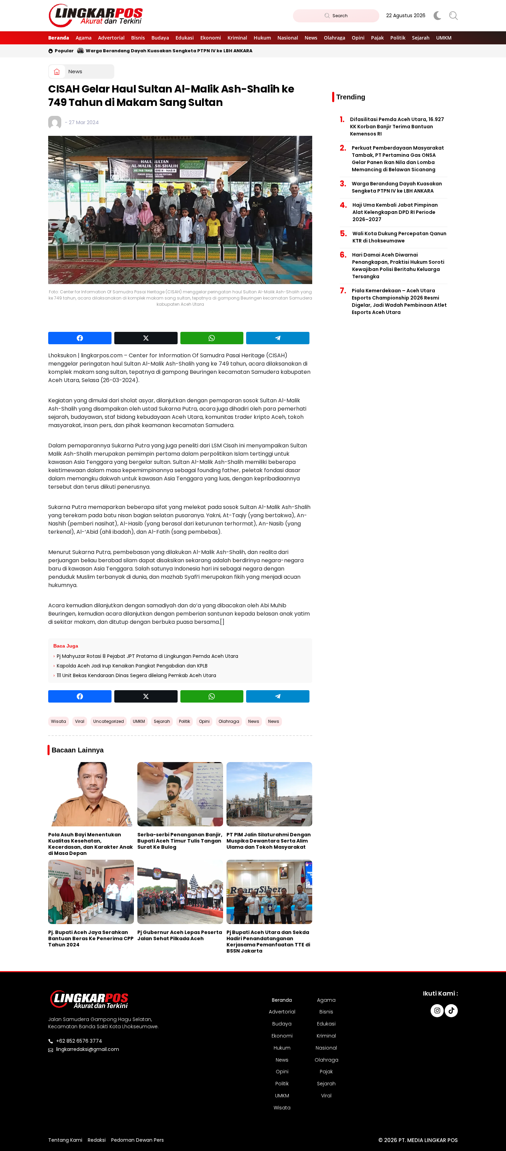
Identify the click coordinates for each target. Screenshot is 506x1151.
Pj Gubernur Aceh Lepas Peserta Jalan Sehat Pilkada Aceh (179, 935)
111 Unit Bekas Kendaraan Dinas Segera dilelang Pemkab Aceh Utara (136, 675)
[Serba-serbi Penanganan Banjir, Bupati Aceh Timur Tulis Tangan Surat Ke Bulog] (180, 794)
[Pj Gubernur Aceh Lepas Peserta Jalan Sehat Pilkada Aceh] (180, 892)
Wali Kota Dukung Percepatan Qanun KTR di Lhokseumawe (399, 237)
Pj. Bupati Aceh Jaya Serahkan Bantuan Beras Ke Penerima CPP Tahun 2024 (91, 938)
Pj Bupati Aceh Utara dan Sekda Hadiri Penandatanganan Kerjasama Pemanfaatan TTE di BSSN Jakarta (268, 941)
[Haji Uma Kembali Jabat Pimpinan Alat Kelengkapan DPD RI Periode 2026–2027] (80, 50)
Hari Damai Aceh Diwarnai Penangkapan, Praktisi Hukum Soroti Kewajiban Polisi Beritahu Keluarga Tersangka (398, 265)
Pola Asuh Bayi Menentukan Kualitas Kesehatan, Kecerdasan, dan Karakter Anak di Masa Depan (90, 844)
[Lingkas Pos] (96, 16)
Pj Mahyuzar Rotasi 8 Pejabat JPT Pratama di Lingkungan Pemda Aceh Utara (147, 656)
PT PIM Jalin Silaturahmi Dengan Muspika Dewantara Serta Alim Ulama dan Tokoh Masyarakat (268, 840)
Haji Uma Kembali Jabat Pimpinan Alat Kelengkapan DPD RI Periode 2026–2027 (180, 50)
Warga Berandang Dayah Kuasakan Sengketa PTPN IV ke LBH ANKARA (397, 187)
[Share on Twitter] (146, 338)
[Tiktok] (451, 1010)
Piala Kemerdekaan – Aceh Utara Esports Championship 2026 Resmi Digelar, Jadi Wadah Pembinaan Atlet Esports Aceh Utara (399, 301)
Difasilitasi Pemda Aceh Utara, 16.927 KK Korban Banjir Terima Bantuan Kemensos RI (397, 126)
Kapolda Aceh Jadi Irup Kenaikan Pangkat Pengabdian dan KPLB (132, 665)
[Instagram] (437, 1010)
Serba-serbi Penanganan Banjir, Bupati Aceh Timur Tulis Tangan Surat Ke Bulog (179, 840)
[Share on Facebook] (80, 338)
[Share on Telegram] (277, 338)
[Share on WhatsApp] (212, 338)
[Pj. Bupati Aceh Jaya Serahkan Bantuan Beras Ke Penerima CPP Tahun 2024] (91, 892)
